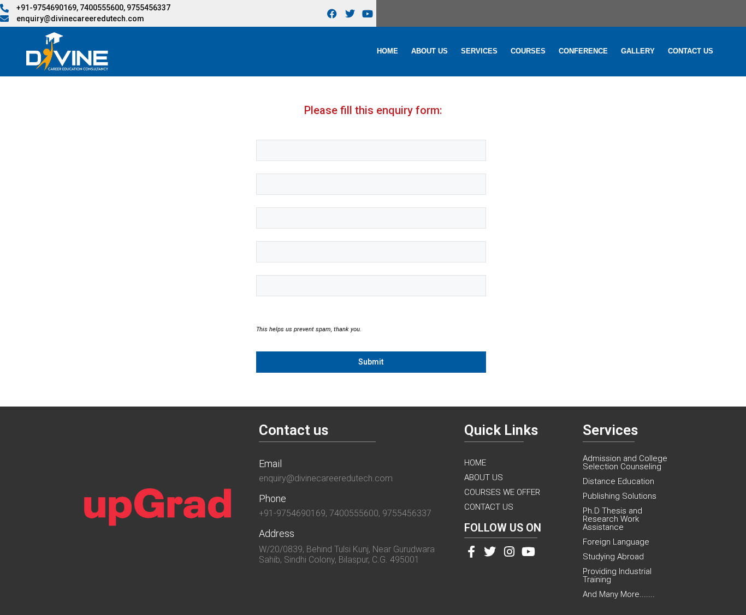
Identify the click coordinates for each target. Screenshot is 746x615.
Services (479, 51)
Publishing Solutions (619, 496)
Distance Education (618, 481)
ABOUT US (483, 477)
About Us (429, 51)
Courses (528, 51)
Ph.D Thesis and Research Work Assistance (612, 519)
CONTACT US (488, 507)
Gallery (638, 51)
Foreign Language (616, 542)
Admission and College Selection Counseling (625, 462)
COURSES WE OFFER (502, 492)
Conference (583, 51)
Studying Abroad (613, 557)
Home (387, 51)
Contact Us (690, 51)
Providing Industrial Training (617, 575)
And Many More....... (619, 594)
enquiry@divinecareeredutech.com (326, 478)
